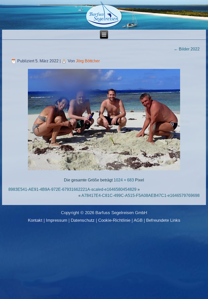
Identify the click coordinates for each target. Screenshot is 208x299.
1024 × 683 (124, 180)
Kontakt (35, 220)
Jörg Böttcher (88, 61)
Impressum (56, 220)
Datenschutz (83, 220)
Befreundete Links (163, 220)
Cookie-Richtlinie (114, 220)
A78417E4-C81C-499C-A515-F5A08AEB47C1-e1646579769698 (140, 195)
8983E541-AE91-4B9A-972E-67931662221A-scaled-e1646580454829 (72, 189)
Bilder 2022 (187, 49)
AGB (138, 220)
